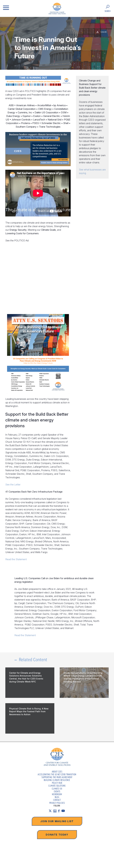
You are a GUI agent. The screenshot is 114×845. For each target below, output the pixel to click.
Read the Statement (16, 559)
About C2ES (57, 771)
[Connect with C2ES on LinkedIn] (55, 810)
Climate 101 (57, 788)
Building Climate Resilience (57, 780)
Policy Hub (57, 783)
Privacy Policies (57, 803)
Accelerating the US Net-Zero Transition (57, 774)
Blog (57, 797)
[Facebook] (59, 810)
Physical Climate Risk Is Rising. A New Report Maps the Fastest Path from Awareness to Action (29, 711)
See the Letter (12, 484)
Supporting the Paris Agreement (57, 777)
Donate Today (57, 834)
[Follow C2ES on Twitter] (51, 810)
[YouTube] (64, 810)
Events (57, 791)
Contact (57, 800)
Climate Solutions (56, 785)
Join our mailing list (57, 821)
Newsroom (57, 794)
